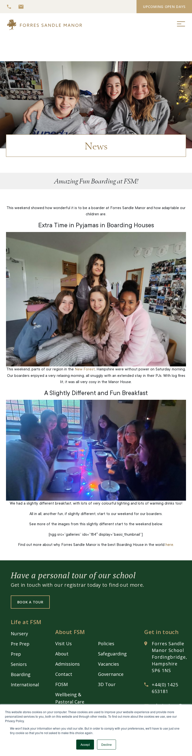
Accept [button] (85, 744)
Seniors (19, 664)
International (25, 685)
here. (170, 545)
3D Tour (107, 684)
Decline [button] (106, 744)
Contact (63, 674)
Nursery (19, 634)
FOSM (61, 684)
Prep (16, 654)
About (61, 654)
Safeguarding (112, 654)
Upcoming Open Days (164, 6)
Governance (111, 674)
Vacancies (108, 664)
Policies (106, 643)
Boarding (20, 674)
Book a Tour (30, 602)
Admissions (67, 664)
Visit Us (63, 643)
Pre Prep (20, 644)
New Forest (85, 369)
